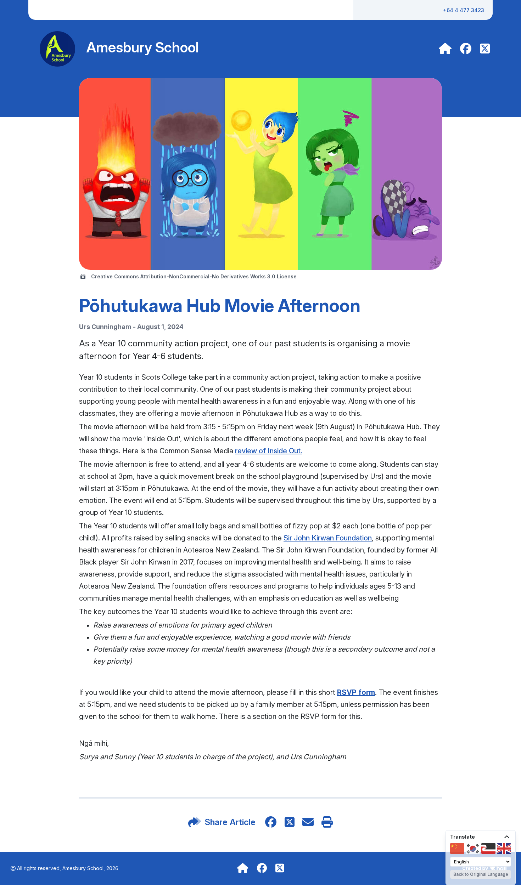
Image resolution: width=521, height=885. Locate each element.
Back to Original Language (480, 874)
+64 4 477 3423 (463, 10)
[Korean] (473, 848)
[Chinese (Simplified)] (457, 848)
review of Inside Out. (268, 451)
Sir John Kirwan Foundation (328, 538)
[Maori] (488, 848)
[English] (504, 848)
